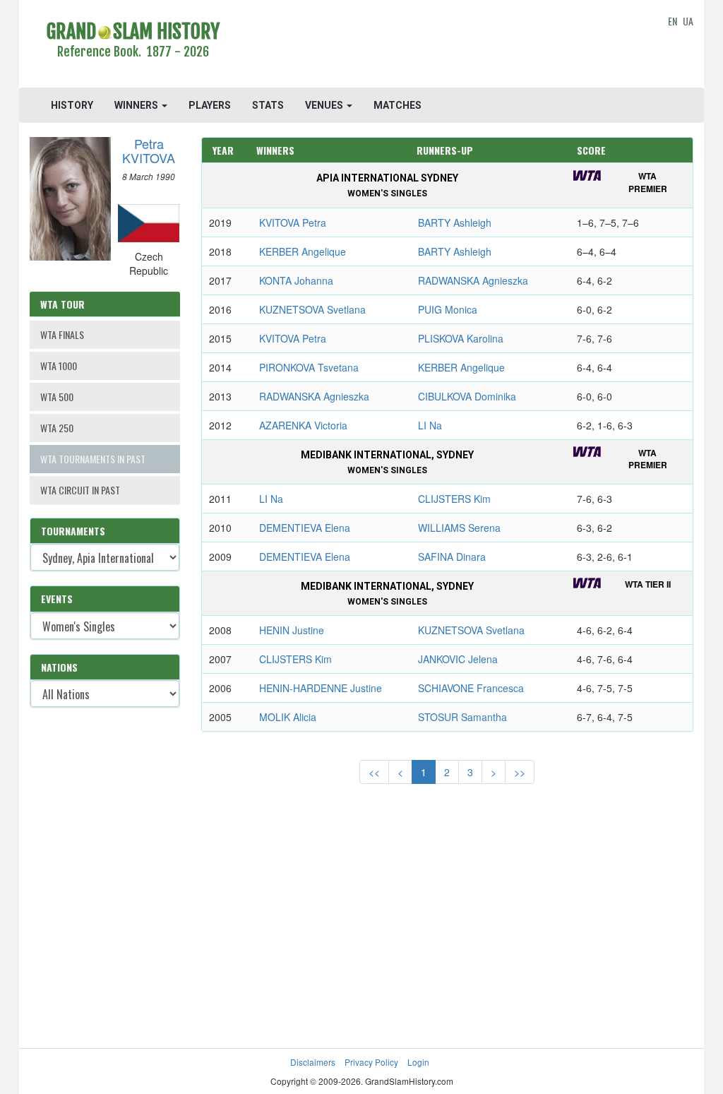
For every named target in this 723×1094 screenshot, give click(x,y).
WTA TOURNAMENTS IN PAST (92, 458)
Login (418, 1062)
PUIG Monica (447, 309)
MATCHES (398, 105)
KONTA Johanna (296, 280)
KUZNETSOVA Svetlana (312, 309)
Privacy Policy (371, 1062)
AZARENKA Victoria (303, 425)
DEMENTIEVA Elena (304, 528)
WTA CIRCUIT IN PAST (80, 489)
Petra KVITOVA (148, 150)
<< (374, 772)
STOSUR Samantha (462, 717)
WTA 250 (56, 427)
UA (688, 20)
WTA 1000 (58, 365)
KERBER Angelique (302, 251)
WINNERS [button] (137, 105)
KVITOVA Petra (292, 222)
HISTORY (72, 105)
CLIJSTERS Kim (454, 499)
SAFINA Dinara (452, 556)
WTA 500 (56, 396)
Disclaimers (312, 1062)
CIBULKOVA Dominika (467, 396)
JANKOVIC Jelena (458, 659)
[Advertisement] (447, 46)
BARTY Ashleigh (454, 222)
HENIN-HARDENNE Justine (320, 688)
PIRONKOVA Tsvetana (309, 367)
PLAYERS (210, 105)
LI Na (430, 425)
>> (519, 772)
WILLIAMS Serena (459, 528)
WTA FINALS (62, 334)
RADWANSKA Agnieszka (473, 280)
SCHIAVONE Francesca (471, 688)
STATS (268, 105)
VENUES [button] (325, 105)
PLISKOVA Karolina (460, 338)
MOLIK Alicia (287, 717)
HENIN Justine (291, 630)
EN (672, 20)
